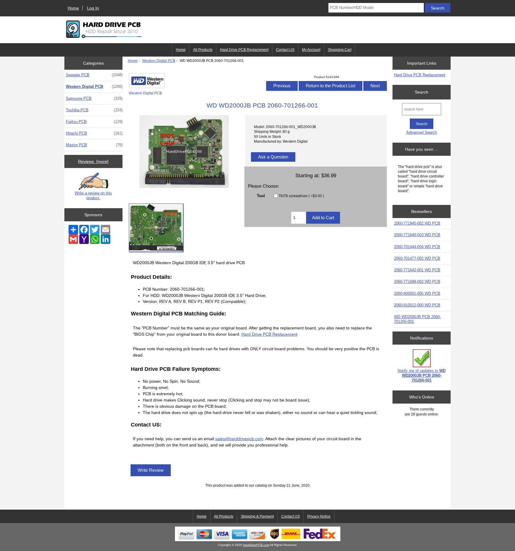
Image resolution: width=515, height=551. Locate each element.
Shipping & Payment (257, 516)
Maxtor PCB (94, 145)
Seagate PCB (94, 75)
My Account (311, 50)
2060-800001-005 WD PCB (417, 293)
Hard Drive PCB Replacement (244, 50)
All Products (202, 50)
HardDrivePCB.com (256, 545)
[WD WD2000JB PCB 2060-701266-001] (156, 227)
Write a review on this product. (93, 195)
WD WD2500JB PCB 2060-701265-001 (417, 319)
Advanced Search (421, 132)
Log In (93, 8)
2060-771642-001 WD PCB (417, 270)
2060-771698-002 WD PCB (417, 281)
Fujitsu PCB (94, 121)
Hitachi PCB (94, 133)
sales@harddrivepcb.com (239, 438)
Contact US (285, 50)
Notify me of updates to (422, 375)
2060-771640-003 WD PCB (417, 235)
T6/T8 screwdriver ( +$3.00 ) (301, 196)
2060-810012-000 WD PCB (417, 305)
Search (421, 92)
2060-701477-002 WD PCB (417, 258)
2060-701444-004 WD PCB (417, 247)
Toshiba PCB (94, 110)
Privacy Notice (319, 516)
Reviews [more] (93, 161)
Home (73, 8)
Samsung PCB (94, 98)
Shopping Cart (339, 50)
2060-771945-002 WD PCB (417, 223)
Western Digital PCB (158, 61)
